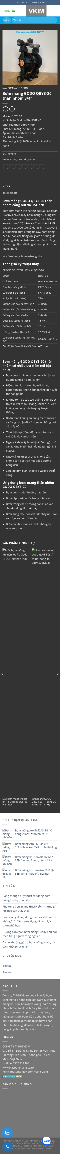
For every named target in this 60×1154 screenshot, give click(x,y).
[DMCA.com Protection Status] (12, 1076)
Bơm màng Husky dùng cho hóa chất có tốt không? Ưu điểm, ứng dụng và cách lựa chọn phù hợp (29, 921)
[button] (7, 10)
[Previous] (2, 680)
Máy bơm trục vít (20, 1148)
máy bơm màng (30, 215)
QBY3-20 (43, 275)
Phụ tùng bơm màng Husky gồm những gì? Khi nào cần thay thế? (29, 909)
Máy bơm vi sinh (41, 1148)
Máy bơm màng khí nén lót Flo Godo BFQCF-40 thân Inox (15, 801)
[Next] (57, 680)
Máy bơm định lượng (19, 1146)
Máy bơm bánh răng (18, 1143)
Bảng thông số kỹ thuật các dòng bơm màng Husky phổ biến (26, 898)
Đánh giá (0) (9, 192)
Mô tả (6, 186)
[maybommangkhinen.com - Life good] (36, 10)
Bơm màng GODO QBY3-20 (23, 361)
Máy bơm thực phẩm (16, 1141)
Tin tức (6, 966)
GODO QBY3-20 (32, 201)
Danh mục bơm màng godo (25, 256)
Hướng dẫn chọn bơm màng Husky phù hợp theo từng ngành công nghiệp (30, 934)
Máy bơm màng (12, 211)
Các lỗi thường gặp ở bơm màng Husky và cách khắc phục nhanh (28, 945)
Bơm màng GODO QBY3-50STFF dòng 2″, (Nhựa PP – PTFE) (44, 801)
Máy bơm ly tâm (43, 1146)
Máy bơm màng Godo (15, 88)
